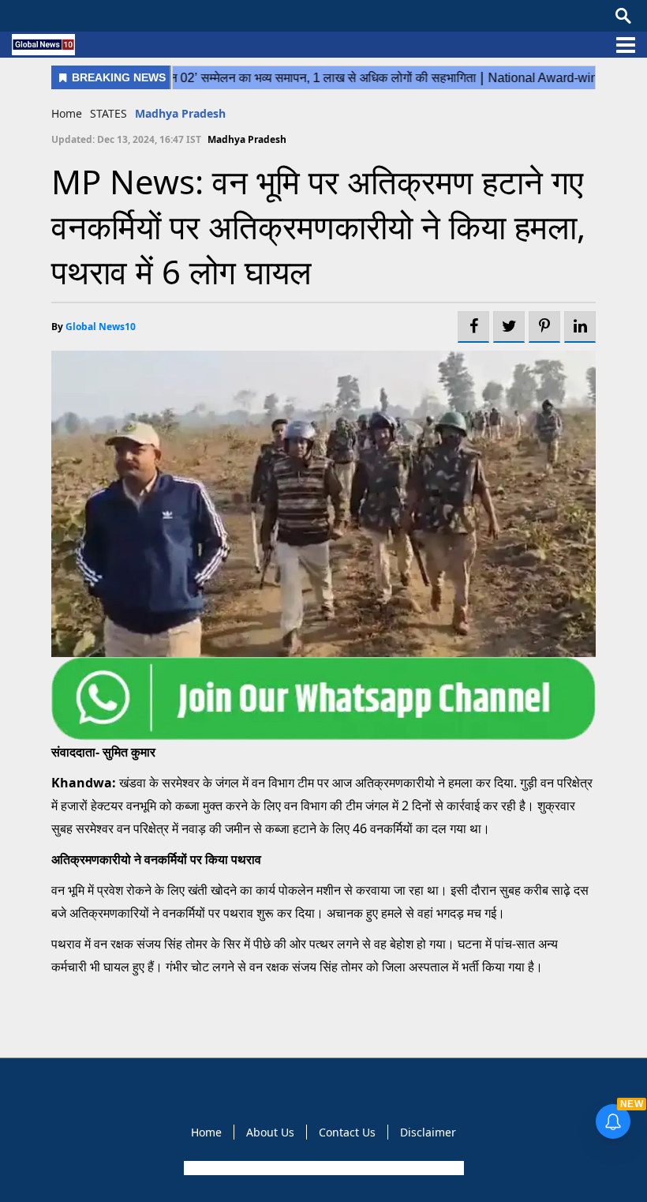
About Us (270, 1132)
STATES (108, 113)
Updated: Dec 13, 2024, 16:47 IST (126, 139)
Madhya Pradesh (180, 113)
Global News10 (100, 326)
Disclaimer (428, 1132)
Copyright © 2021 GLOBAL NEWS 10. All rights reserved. (322, 1168)
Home (66, 113)
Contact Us (347, 1132)
